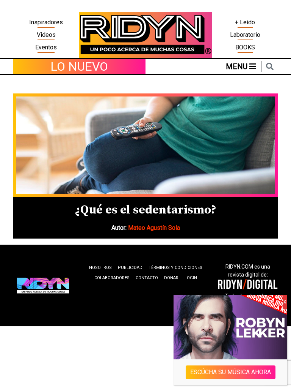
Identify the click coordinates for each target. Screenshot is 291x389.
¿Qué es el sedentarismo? (145, 210)
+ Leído (245, 22)
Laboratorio (245, 34)
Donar (171, 277)
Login (191, 277)
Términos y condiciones (175, 267)
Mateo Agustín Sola (154, 227)
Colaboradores (112, 277)
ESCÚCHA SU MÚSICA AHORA (230, 372)
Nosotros (100, 267)
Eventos (46, 47)
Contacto (147, 277)
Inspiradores (46, 22)
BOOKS (245, 47)
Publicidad (130, 267)
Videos (46, 34)
